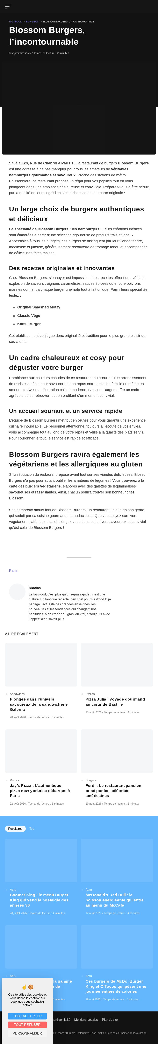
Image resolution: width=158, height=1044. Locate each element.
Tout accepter (27, 1016)
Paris (13, 570)
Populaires (15, 828)
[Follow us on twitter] (149, 1019)
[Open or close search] (150, 6)
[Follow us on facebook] (152, 1019)
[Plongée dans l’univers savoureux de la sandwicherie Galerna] (41, 681)
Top (31, 828)
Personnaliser (27, 1033)
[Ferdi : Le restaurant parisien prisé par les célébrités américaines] (117, 767)
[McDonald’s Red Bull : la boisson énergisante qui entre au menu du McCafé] (117, 877)
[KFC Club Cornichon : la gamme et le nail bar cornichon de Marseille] (41, 963)
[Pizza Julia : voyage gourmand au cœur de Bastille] (117, 678)
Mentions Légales (86, 1019)
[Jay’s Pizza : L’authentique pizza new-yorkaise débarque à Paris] (41, 767)
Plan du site (110, 1019)
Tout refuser (27, 1024)
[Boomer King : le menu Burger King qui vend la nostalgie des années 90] (41, 877)
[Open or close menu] (8, 6)
